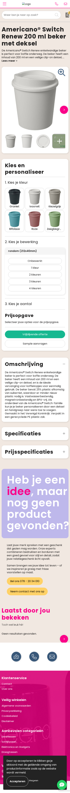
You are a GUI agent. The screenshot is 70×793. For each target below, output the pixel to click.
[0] (66, 15)
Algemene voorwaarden (16, 705)
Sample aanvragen (35, 344)
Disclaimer (8, 721)
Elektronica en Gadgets (16, 747)
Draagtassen (9, 752)
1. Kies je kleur (16, 182)
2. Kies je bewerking (21, 242)
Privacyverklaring (11, 711)
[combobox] (27, 15)
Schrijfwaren (9, 741)
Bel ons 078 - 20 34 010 (24, 581)
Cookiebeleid (10, 716)
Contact (7, 683)
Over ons (7, 689)
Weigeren (33, 780)
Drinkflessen (9, 736)
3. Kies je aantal (18, 304)
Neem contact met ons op (27, 591)
